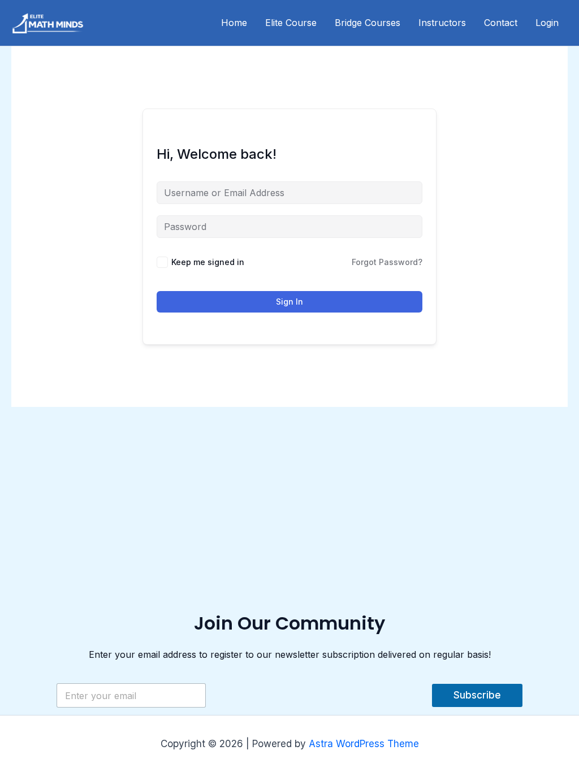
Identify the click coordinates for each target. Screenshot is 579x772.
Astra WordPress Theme (364, 743)
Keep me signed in (207, 262)
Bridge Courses (367, 22)
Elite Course (291, 22)
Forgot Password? (387, 262)
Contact (500, 22)
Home (234, 22)
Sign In (289, 301)
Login (547, 22)
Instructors (442, 22)
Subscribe (477, 695)
